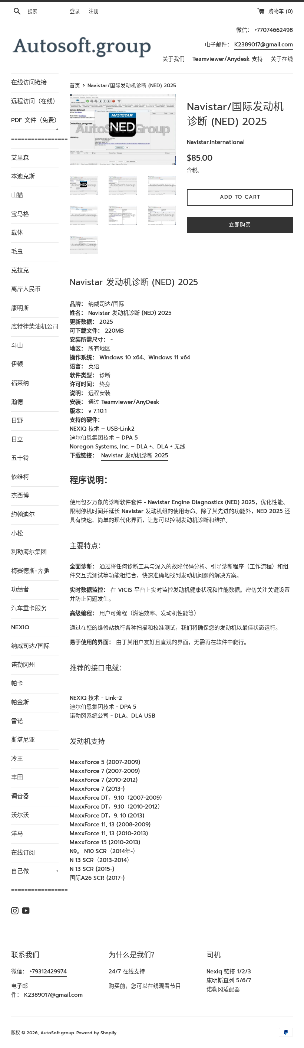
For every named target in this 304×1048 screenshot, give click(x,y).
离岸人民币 (26, 289)
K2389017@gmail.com (263, 44)
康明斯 (20, 308)
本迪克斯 (23, 176)
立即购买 (240, 225)
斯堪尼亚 (23, 739)
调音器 (20, 796)
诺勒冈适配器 (223, 989)
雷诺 (17, 721)
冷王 (17, 758)
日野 (17, 420)
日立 (17, 439)
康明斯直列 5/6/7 (228, 980)
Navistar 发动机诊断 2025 (134, 455)
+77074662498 (274, 30)
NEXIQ (20, 627)
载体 (17, 232)
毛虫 (17, 251)
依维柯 (20, 477)
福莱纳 (20, 383)
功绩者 (20, 589)
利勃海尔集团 (29, 552)
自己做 (35, 871)
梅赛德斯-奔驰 (30, 571)
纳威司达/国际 (30, 645)
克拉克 (20, 270)
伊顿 (17, 364)
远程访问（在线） (35, 101)
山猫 (17, 195)
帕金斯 (20, 702)
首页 (75, 85)
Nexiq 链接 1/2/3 (228, 971)
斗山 (17, 345)
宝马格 (20, 214)
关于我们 (173, 59)
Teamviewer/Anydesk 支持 (227, 59)
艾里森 (20, 157)
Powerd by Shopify (96, 1032)
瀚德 (17, 402)
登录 (75, 11)
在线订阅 (23, 852)
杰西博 (20, 495)
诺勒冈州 (23, 664)
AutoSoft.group (57, 1032)
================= (35, 138)
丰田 (17, 777)
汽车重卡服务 (29, 608)
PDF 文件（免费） (35, 123)
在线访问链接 (29, 82)
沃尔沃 (20, 815)
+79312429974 (48, 971)
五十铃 (20, 458)
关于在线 (282, 59)
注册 (94, 11)
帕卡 (17, 683)
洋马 (17, 833)
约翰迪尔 (23, 514)
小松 (17, 533)
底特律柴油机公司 (35, 326)
